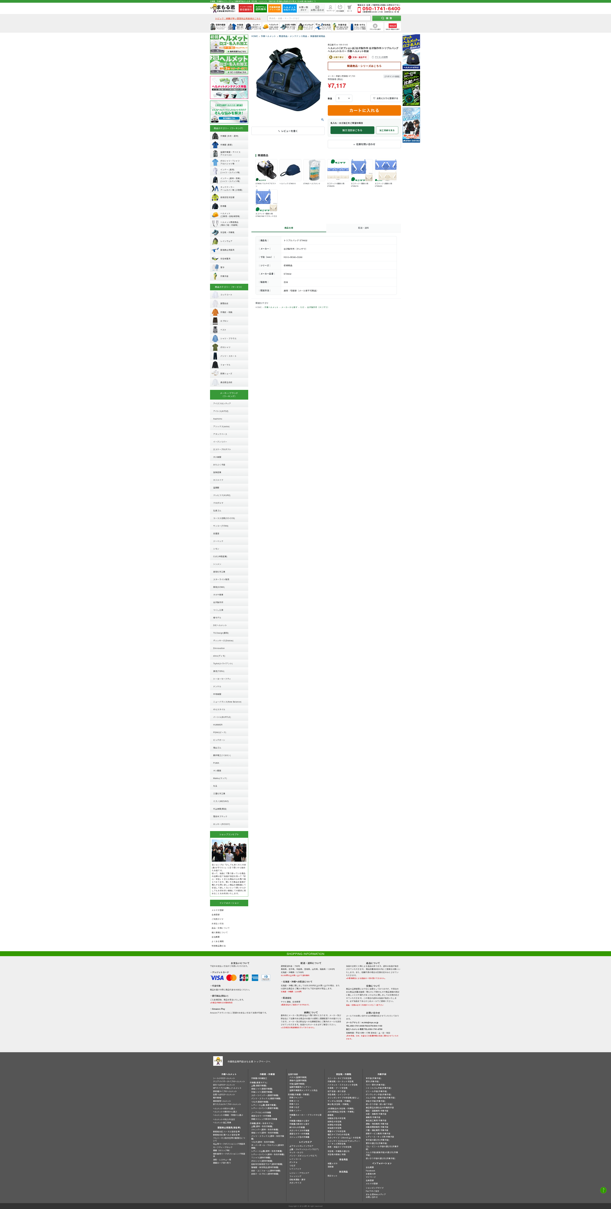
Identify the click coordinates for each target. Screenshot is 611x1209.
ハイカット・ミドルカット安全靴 (343, 1084)
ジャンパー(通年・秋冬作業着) (265, 1129)
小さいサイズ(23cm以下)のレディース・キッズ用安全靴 (344, 1142)
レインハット (295, 1168)
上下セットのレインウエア (301, 1145)
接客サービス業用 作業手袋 (378, 1133)
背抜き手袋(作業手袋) (375, 1101)
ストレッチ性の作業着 (299, 1137)
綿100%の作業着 (297, 1127)
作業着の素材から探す (299, 1123)
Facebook (370, 1170)
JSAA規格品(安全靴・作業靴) (341, 1111)
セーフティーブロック (223, 1147)
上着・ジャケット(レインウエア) (304, 1149)
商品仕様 (288, 227)
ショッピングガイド (375, 1187)
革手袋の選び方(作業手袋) (377, 1139)
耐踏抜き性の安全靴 (337, 1118)
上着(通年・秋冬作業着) (262, 1126)
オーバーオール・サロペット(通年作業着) (267, 1146)
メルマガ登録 (372, 1183)
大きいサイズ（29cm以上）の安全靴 (344, 1137)
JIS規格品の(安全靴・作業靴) (341, 1108)
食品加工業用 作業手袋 (376, 1120)
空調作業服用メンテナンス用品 (303, 1090)
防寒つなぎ (294, 1107)
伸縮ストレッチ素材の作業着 (264, 1119)
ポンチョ (293, 1162)
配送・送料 (363, 227)
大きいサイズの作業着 (299, 1130)
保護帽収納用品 (317, 36)
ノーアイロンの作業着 (261, 1112)
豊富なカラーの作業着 (261, 1115)
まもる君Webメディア (376, 1194)
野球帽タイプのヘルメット (225, 1091)
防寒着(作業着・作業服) (298, 1094)
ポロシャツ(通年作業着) (262, 1160)
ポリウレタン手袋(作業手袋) (378, 1094)
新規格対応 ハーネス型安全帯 (226, 1131)
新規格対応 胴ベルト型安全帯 (226, 1134)
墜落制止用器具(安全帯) (229, 1127)
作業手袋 (382, 1074)
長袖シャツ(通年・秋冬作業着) (265, 1132)
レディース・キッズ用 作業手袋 (380, 1136)
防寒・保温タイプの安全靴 (340, 1146)
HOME (254, 36)
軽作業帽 (217, 1097)
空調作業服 (293, 1074)
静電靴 (331, 1115)
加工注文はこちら (352, 130)
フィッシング (295, 1176)
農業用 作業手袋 (373, 1117)
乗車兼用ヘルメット (222, 1101)
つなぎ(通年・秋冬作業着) (263, 1141)
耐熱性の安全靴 (335, 1121)
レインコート (295, 1159)
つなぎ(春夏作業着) (260, 1101)
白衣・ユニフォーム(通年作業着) (266, 1170)
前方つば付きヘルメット (224, 1084)
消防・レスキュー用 (222, 1159)
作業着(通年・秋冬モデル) (261, 1123)
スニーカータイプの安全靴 (340, 1078)
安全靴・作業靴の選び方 (339, 1151)
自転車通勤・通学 (297, 1179)
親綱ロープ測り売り (222, 1162)
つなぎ (292, 1165)
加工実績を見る (387, 130)
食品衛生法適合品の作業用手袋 (380, 1107)
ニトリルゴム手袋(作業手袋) (378, 1087)
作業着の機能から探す (299, 1120)
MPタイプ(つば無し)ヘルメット (227, 1087)
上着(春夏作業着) (259, 1085)
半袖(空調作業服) (297, 1083)
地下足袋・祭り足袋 (337, 1091)
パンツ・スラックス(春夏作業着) (266, 1098)
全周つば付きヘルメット (224, 1094)
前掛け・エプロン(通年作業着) (265, 1173)
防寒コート (294, 1100)
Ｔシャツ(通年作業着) (261, 1157)
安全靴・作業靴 (343, 1074)
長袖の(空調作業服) (298, 1080)
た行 (302, 307)
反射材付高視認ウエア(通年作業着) (267, 1164)
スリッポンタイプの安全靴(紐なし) (343, 1097)
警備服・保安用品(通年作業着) (265, 1167)
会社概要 (370, 1167)
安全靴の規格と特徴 (337, 1154)
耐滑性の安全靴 (335, 1124)
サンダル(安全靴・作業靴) (339, 1101)
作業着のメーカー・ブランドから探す (305, 1116)
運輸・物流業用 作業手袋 (377, 1123)
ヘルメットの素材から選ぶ (225, 1111)
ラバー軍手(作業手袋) (375, 1084)
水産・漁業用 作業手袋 (376, 1113)
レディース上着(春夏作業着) (263, 1105)
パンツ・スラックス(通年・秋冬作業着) (267, 1137)
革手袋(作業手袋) (373, 1078)
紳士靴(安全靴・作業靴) (338, 1104)
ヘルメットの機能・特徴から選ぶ (228, 1115)
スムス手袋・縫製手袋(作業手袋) (380, 1097)
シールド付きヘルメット (224, 1078)
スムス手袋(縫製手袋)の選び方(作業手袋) (382, 1153)
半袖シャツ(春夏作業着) (262, 1091)
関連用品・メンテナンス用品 (293, 36)
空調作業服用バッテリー (300, 1087)
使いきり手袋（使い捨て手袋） (380, 1104)
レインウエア (305, 1141)
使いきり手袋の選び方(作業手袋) (380, 1158)
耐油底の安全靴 (335, 1127)
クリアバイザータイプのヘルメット (229, 1081)
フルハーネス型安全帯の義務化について (229, 1139)
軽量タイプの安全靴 (337, 1131)
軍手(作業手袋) (372, 1081)
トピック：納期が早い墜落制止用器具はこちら (238, 18)
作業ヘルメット (268, 36)
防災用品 (343, 1171)
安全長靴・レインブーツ (339, 1094)
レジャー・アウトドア (299, 1173)
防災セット (333, 1175)
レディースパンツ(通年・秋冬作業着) (268, 1154)
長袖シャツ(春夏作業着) (262, 1088)
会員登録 (370, 1180)
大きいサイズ (295, 1182)
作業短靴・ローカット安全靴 (341, 1081)
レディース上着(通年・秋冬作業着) (266, 1151)
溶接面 (331, 1166)
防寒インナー (295, 1110)
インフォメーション (382, 1163)
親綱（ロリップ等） (222, 1150)
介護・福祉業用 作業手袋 (377, 1130)
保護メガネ (333, 1163)
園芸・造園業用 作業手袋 (377, 1110)
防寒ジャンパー (296, 1097)
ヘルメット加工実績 (222, 1122)
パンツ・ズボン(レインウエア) (303, 1155)
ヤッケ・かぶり (296, 1152)
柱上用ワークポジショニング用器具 (229, 1143)
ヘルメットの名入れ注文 (224, 1119)
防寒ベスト (294, 1104)
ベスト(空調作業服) (298, 1077)
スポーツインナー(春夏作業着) (265, 1095)
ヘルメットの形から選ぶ (224, 1108)
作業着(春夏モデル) (258, 1082)
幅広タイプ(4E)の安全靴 (339, 1134)
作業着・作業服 (267, 1074)
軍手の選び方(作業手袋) (376, 1143)
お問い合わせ (372, 1197)
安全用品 (343, 1159)
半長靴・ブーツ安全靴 (338, 1087)
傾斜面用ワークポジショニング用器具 (229, 1155)
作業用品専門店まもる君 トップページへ (249, 1061)
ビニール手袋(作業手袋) (376, 1091)
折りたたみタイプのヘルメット (227, 1104)
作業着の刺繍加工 (259, 1078)
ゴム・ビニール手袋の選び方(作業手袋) (382, 1147)
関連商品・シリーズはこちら (364, 66)
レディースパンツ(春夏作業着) (265, 1108)
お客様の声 (371, 1173)
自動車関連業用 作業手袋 (377, 1127)
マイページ (371, 1177)
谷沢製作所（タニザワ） (318, 307)
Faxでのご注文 (372, 1191)
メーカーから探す (289, 307)
